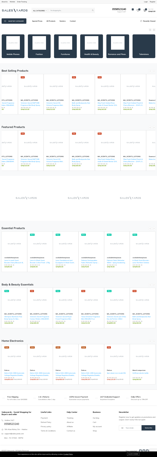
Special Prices (37, 21)
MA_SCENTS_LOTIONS (13, 100)
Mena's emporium (113, 370)
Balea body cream (139, 103)
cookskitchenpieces (11, 258)
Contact (73, 21)
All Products (50, 21)
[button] (148, 10)
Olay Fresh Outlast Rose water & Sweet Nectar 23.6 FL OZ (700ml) (90, 105)
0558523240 (11, 423)
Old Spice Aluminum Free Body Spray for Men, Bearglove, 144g (13, 319)
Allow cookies (133, 454)
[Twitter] (144, 451)
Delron (6, 370)
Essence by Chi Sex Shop (142, 100)
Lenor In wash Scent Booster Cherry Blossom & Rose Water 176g (13, 262)
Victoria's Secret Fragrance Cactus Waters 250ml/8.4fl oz (39, 319)
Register (152, 1)
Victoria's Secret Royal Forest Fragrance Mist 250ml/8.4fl (63, 319)
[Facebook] (140, 451)
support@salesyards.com (14, 434)
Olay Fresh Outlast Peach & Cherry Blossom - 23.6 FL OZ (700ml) (117, 105)
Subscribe (148, 428)
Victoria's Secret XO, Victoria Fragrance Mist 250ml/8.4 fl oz (38, 105)
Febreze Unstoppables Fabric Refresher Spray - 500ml (89, 262)
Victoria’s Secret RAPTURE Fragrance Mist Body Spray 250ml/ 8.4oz (13, 105)
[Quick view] (25, 77)
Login (146, 1)
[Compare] (25, 82)
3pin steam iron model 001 (90, 373)
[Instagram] (147, 451)
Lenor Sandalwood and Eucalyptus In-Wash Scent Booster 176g (65, 262)
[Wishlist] (25, 80)
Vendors (62, 21)
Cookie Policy (68, 454)
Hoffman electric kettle (115, 373)
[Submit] (93, 10)
